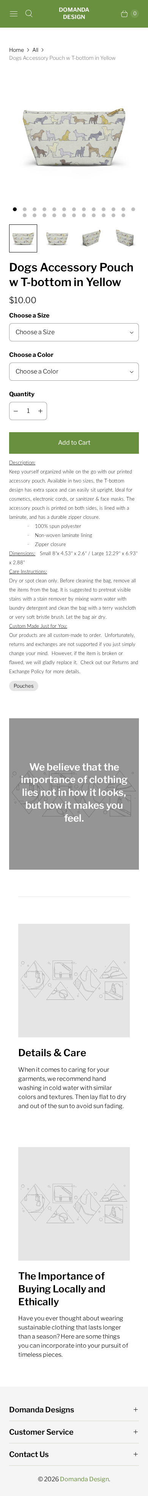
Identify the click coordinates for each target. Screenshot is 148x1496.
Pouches (24, 686)
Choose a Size (29, 315)
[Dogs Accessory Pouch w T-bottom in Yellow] (74, 135)
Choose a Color (31, 354)
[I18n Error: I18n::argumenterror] (23, 238)
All (35, 50)
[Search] (28, 14)
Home (16, 50)
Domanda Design (84, 1479)
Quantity (22, 394)
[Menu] (13, 14)
